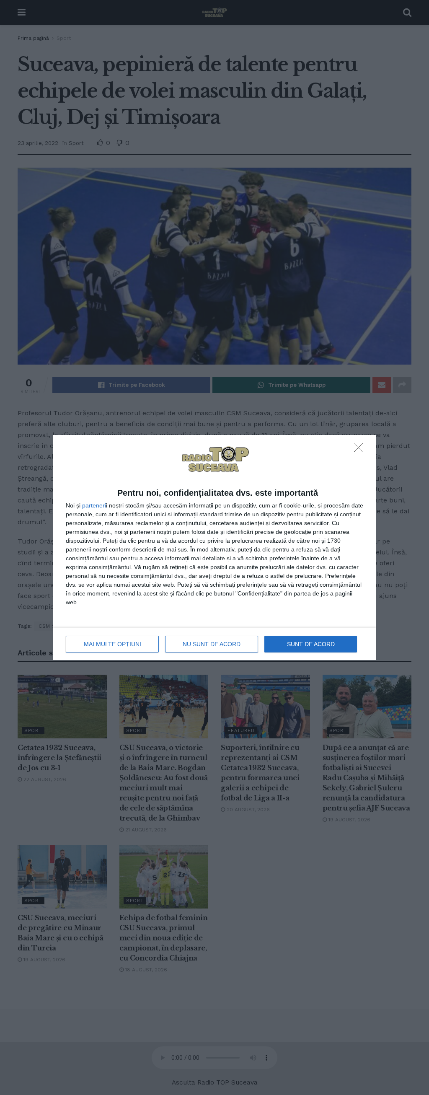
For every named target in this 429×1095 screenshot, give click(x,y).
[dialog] (214, 547)
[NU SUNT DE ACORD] (360, 450)
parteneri (94, 505)
